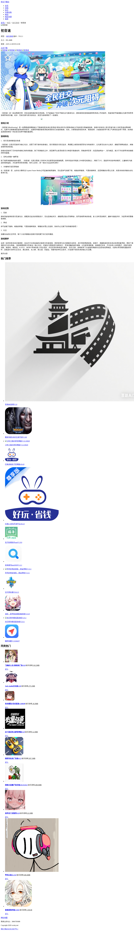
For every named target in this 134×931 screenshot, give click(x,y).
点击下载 (4, 48)
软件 (6, 10)
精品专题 (8, 17)
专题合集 (8, 12)
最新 (6, 19)
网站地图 (4, 918)
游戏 (6, 8)
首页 (6, 6)
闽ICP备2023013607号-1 (9, 929)
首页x (3, 23)
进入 (6, 669)
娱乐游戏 (15, 23)
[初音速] (4, 50)
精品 (6, 14)
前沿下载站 (5, 2)
